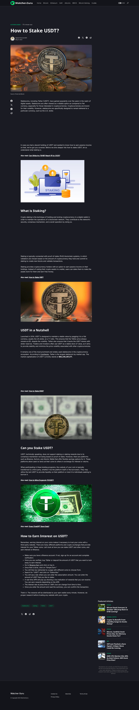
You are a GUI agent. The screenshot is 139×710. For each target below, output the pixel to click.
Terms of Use (83, 694)
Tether (43, 606)
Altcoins (13, 24)
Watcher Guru (17, 693)
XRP (108, 641)
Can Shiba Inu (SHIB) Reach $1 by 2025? (44, 156)
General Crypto (112, 617)
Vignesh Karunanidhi (21, 38)
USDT (51, 606)
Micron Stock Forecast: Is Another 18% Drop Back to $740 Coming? (117, 610)
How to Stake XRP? (36, 277)
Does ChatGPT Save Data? (39, 526)
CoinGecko (44, 354)
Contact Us (54, 694)
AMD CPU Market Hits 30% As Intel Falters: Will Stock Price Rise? (117, 658)
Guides (18, 24)
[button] (121, 3)
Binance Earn (34, 565)
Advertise (68, 694)
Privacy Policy (55, 697)
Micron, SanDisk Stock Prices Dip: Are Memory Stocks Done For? (116, 634)
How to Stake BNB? (36, 391)
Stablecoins (25, 606)
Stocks (109, 605)
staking (35, 606)
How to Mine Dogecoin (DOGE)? (41, 480)
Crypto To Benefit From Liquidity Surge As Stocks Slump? (117, 622)
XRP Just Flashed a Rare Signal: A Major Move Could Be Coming (116, 646)
